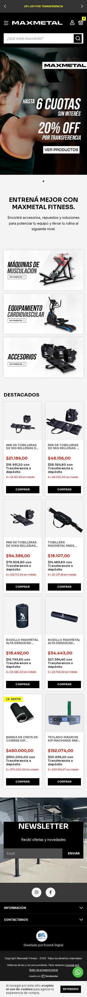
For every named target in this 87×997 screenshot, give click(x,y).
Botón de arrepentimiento (43, 969)
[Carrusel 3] (43, 357)
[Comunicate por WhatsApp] (77, 972)
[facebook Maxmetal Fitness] (50, 892)
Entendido (71, 989)
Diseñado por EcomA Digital (43, 945)
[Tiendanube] (44, 976)
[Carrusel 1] (43, 111)
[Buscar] (78, 38)
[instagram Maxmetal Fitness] (36, 892)
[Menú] (7, 23)
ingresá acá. (72, 965)
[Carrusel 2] (43, 314)
